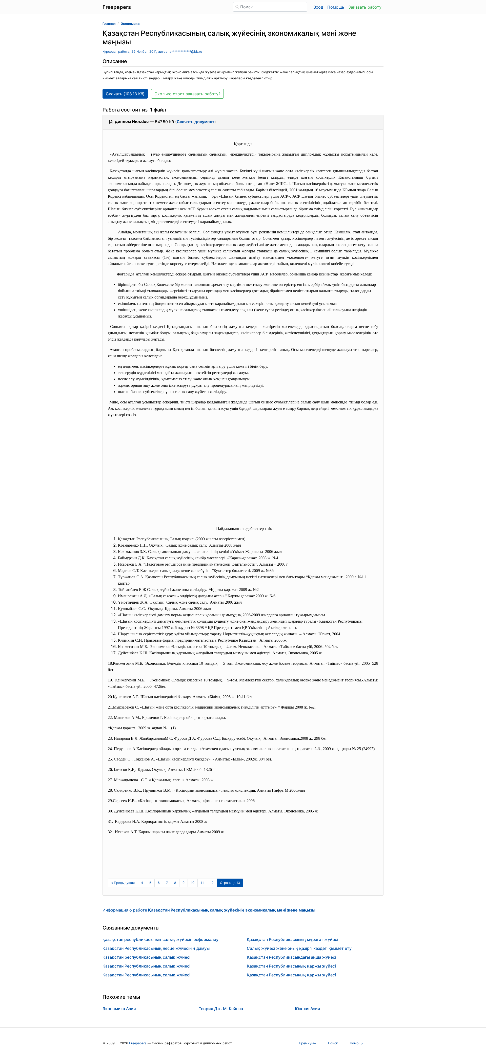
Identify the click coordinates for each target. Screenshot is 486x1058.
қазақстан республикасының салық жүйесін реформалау (160, 939)
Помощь (335, 7)
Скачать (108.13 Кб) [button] (125, 93)
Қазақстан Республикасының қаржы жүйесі (291, 966)
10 (192, 883)
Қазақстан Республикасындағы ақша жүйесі (291, 957)
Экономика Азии (119, 1008)
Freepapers (138, 1043)
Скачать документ (195, 121)
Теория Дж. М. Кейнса (221, 1008)
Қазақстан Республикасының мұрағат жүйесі (292, 939)
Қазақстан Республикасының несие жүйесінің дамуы (156, 948)
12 (212, 883)
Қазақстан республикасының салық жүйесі (146, 957)
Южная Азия (307, 1008)
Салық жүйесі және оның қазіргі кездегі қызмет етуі (300, 948)
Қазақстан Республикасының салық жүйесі (146, 966)
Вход (318, 7)
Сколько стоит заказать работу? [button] (187, 93)
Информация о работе (209, 910)
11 (202, 883)
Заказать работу (364, 7)
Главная (109, 24)
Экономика (130, 24)
